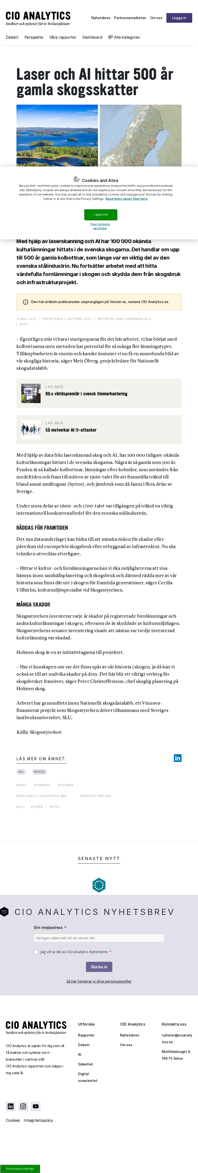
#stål (55, 807)
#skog (39, 772)
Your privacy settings (20, 1168)
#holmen (65, 785)
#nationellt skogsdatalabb (41, 796)
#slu (20, 807)
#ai (21, 772)
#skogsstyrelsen (96, 796)
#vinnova (42, 785)
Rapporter (86, 1035)
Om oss (156, 18)
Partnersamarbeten (130, 18)
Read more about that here (127, 199)
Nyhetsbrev (101, 18)
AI (79, 1054)
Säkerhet (85, 1064)
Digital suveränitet (87, 1077)
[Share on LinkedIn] (178, 758)
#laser (37, 807)
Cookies (13, 1120)
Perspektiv (34, 37)
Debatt (12, 37)
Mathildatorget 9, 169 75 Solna (176, 1055)
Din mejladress (48, 927)
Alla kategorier (127, 37)
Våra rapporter (63, 37)
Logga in (179, 18)
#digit (21, 785)
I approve (100, 214)
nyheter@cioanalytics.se (177, 1038)
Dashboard (92, 37)
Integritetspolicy (38, 1120)
